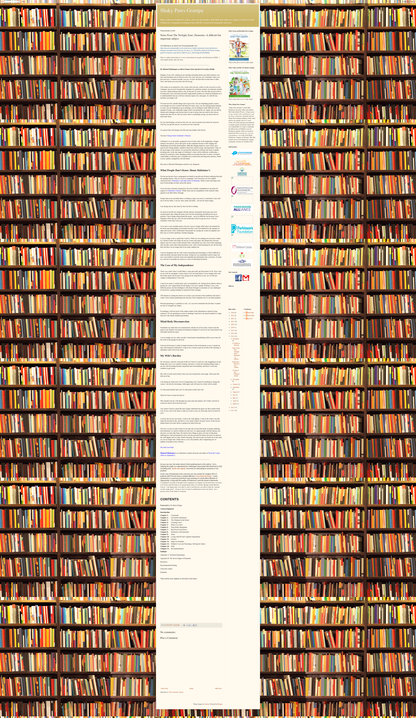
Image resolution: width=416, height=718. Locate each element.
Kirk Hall (251, 313)
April (234, 401)
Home (191, 688)
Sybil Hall (251, 316)
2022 (232, 318)
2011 (232, 410)
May (234, 398)
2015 (232, 330)
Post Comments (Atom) (176, 692)
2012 (232, 407)
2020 (232, 324)
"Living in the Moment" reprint (236, 373)
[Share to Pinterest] (196, 625)
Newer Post (164, 688)
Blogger (220, 704)
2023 (232, 315)
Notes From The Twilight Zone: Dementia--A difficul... (236, 353)
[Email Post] (183, 625)
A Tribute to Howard (236, 344)
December (236, 339)
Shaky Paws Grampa (181, 10)
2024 (232, 313)
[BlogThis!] (190, 625)
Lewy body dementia (204, 476)
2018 (232, 327)
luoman (207, 704)
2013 (232, 336)
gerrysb (250, 318)
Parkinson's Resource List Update (236, 364)
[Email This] (188, 625)
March (235, 404)
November (236, 379)
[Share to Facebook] (194, 625)
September (236, 387)
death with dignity (178, 468)
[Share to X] (192, 625)
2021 (232, 321)
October (235, 384)
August (235, 392)
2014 (232, 333)
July (234, 395)
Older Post (218, 688)
